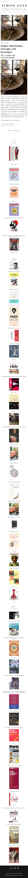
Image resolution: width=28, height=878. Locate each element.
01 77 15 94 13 (10, 125)
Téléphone (3, 125)
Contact (21, 875)
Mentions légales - (8, 875)
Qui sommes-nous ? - (16, 875)
